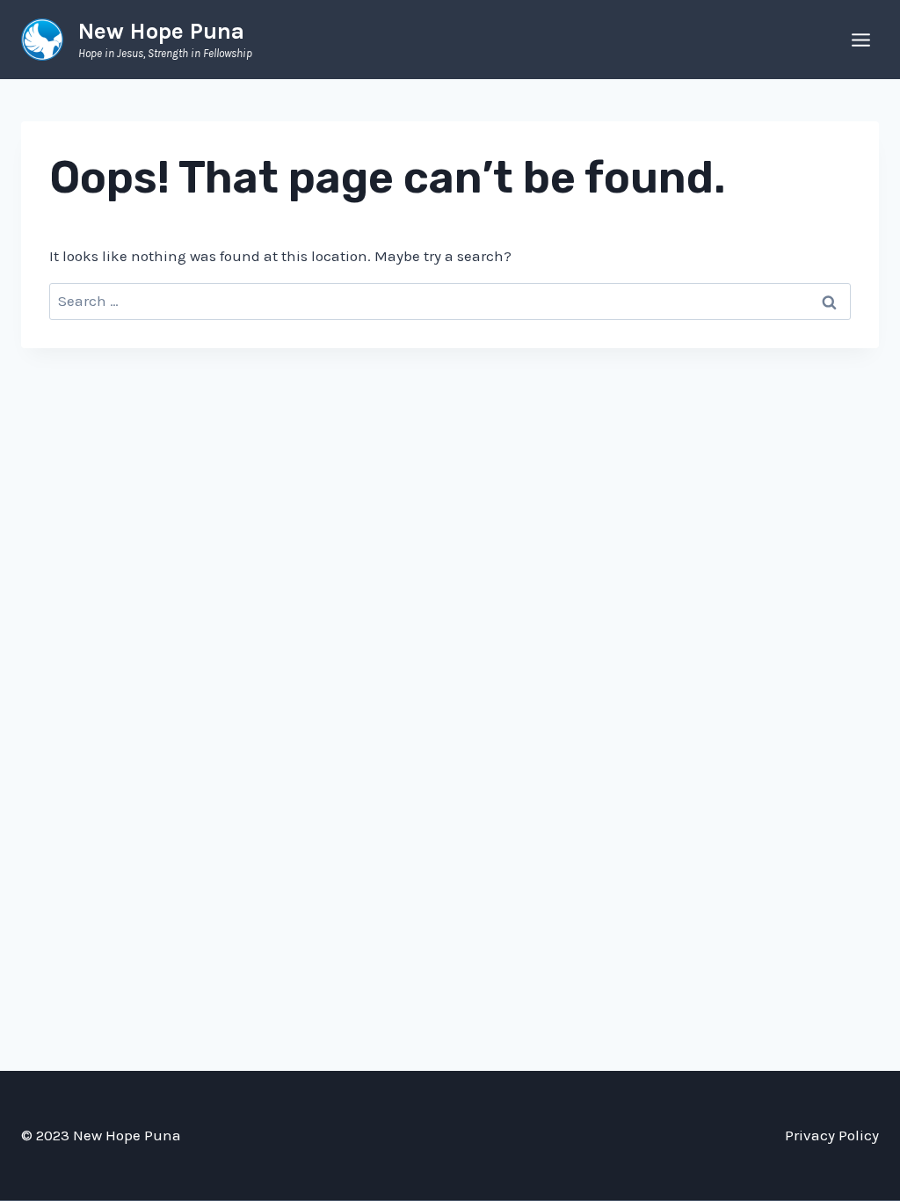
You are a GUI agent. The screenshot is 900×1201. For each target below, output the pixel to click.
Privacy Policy (832, 1135)
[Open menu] (860, 39)
